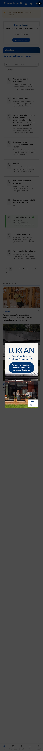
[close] (39, 3)
